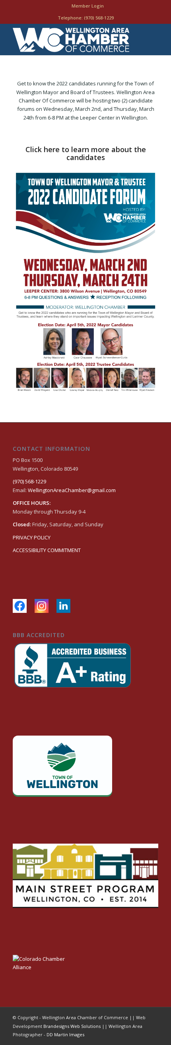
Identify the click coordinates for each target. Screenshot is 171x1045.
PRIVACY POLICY (32, 537)
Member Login (88, 6)
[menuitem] (88, 6)
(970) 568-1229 (99, 18)
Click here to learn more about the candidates (85, 153)
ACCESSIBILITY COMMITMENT (47, 550)
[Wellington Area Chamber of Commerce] (71, 39)
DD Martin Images (65, 1034)
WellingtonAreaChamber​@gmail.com (72, 490)
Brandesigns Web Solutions (72, 1026)
